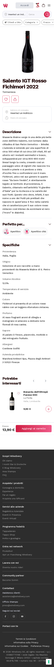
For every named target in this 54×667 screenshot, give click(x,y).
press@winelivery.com (13, 605)
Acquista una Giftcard (13, 498)
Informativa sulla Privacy (26, 642)
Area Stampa (9, 471)
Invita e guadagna (11, 538)
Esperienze (7, 491)
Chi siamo (7, 460)
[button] (15, 14)
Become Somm (10, 580)
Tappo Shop (8, 535)
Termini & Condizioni (26, 639)
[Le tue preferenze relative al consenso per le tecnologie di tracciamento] (49, 662)
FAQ (4, 475)
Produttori (7, 551)
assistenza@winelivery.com (16, 596)
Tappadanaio (9, 531)
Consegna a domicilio (13, 488)
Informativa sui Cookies (16, 646)
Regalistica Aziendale (13, 511)
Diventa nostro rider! (12, 567)
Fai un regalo (8, 495)
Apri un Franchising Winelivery (17, 554)
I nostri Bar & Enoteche (14, 464)
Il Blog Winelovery (11, 468)
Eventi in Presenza (11, 515)
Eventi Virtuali (9, 518)
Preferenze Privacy (40, 646)
